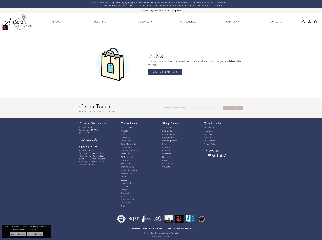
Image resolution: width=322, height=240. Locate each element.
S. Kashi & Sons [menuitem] (127, 200)
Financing (208, 131)
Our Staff (208, 134)
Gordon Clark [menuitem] (127, 160)
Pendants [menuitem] (166, 154)
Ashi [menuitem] (123, 134)
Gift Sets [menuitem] (166, 167)
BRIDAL (56, 22)
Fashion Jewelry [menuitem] (169, 131)
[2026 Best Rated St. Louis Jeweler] (202, 219)
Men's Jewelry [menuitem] (168, 134)
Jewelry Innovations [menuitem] (130, 170)
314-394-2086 (110, 5)
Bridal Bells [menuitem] (126, 141)
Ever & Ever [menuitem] (126, 147)
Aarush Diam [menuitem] (127, 128)
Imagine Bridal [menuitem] (127, 167)
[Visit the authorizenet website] (121, 219)
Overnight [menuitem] (125, 193)
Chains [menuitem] (165, 160)
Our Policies (209, 141)
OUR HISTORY (232, 22)
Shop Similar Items (165, 72)
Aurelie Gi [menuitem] (125, 138)
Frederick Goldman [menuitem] (129, 151)
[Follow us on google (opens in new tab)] (213, 155)
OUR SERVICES (188, 22)
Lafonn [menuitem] (124, 177)
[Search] (304, 21)
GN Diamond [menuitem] (127, 157)
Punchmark (166, 236)
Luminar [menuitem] (124, 187)
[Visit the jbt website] (134, 219)
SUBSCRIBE (233, 108)
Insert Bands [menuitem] (168, 164)
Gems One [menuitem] (125, 154)
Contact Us (88, 139)
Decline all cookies (18, 234)
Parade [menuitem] (124, 196)
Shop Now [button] (176, 10)
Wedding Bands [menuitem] (169, 141)
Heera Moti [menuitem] (126, 164)
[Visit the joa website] (146, 219)
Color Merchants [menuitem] (128, 144)
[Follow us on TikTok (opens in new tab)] (225, 155)
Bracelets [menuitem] (166, 151)
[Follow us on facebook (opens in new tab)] (217, 155)
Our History (209, 128)
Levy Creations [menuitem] (127, 183)
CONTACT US (276, 22)
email (224, 2)
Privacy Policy (210, 144)
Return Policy (134, 228)
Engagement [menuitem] (168, 138)
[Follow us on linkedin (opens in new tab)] (205, 155)
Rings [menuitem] (164, 144)
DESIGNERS (100, 22)
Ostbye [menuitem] (124, 190)
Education (208, 138)
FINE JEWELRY (144, 22)
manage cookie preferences (24, 229)
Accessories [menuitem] (167, 128)
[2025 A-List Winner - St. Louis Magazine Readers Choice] (179, 219)
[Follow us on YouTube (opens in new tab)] (209, 155)
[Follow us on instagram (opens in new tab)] (221, 155)
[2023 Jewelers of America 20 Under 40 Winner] (169, 219)
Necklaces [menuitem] (166, 157)
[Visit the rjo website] (158, 219)
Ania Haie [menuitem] (125, 131)
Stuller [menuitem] (124, 206)
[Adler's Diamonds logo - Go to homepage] (17, 21)
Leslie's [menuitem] (124, 180)
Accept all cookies (35, 234)
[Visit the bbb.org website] (190, 219)
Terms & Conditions (163, 228)
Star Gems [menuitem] (125, 203)
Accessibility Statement (183, 228)
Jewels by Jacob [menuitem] (128, 174)
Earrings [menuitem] (166, 147)
